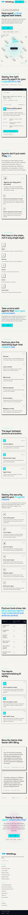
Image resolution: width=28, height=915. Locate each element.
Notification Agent (5, 878)
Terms (8, 913)
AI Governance (5, 897)
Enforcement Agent (6, 874)
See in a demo (8, 134)
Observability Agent (6, 868)
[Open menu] (26, 2)
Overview (4, 866)
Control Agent (4, 870)
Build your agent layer (10, 31)
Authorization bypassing (7, 886)
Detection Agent (5, 872)
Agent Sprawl (4, 893)
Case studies (4, 905)
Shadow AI (4, 891)
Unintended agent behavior (7, 889)
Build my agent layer (10, 131)
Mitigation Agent (5, 876)
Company (4, 903)
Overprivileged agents (6, 884)
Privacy (3, 913)
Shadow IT (4, 895)
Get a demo (19, 1)
